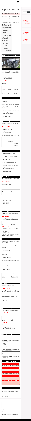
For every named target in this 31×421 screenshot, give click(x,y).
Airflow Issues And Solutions (5, 36)
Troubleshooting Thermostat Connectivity (7, 35)
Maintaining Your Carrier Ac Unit (5, 42)
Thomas (23, 32)
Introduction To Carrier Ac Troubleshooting (6, 25)
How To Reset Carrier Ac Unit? (6, 48)
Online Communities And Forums (6, 46)
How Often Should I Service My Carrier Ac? (7, 50)
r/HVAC (11, 353)
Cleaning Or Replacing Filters (5, 33)
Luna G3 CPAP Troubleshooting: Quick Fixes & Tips (6, 396)
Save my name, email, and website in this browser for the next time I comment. (10, 414)
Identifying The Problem (4, 29)
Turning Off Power (5, 28)
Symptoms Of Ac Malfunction (6, 30)
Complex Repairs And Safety (5, 41)
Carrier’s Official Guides (6, 45)
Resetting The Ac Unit (5, 32)
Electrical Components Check (5, 38)
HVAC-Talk (12, 354)
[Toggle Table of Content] (10, 24)
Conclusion (4, 51)
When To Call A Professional (5, 40)
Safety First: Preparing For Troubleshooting (6, 27)
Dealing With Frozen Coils (5, 37)
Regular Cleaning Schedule (5, 43)
